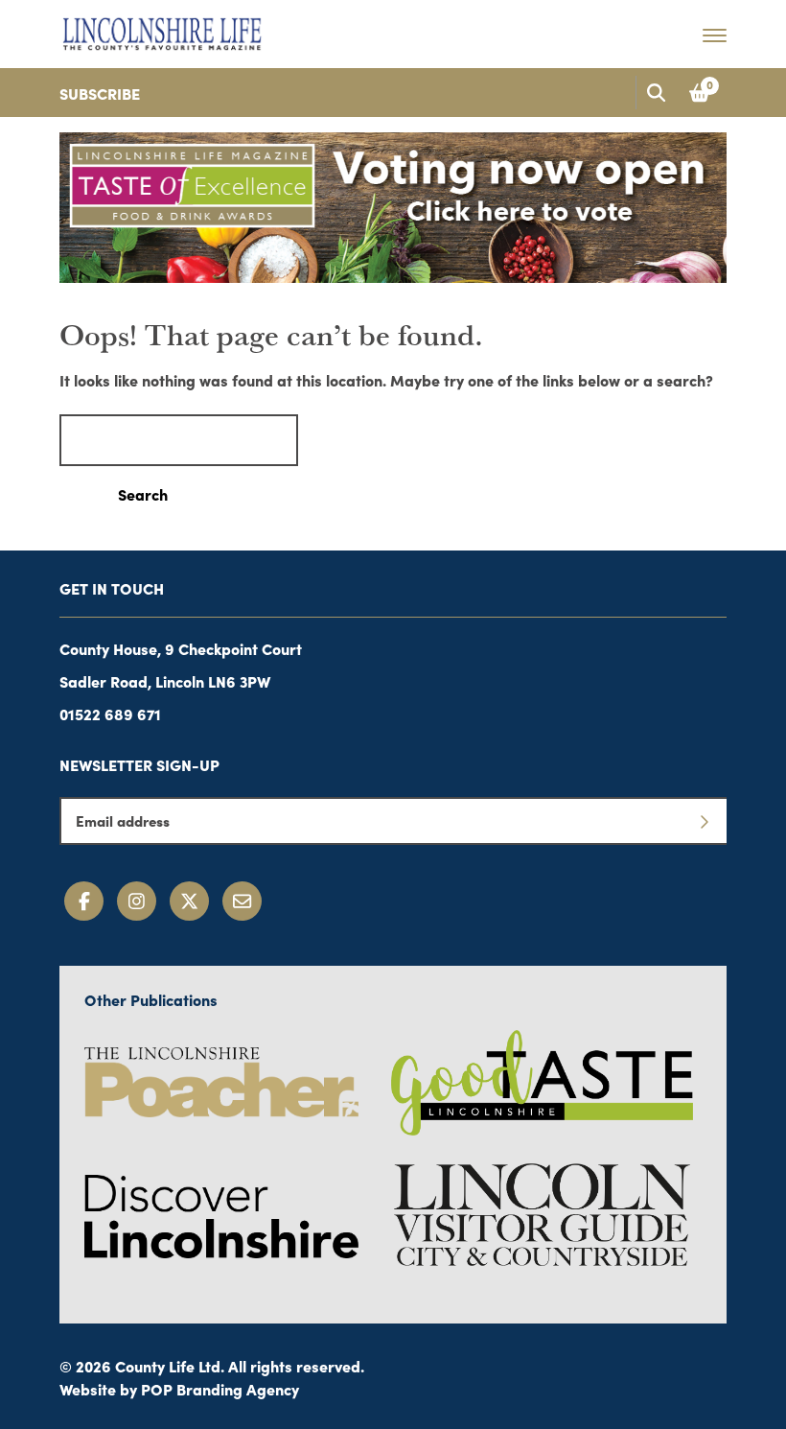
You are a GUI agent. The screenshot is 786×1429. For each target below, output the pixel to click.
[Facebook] (84, 901)
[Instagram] (136, 901)
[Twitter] (189, 901)
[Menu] (715, 34)
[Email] (242, 901)
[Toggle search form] (655, 92)
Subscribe (99, 93)
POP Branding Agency (220, 1388)
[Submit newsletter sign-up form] (704, 821)
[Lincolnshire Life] (162, 30)
